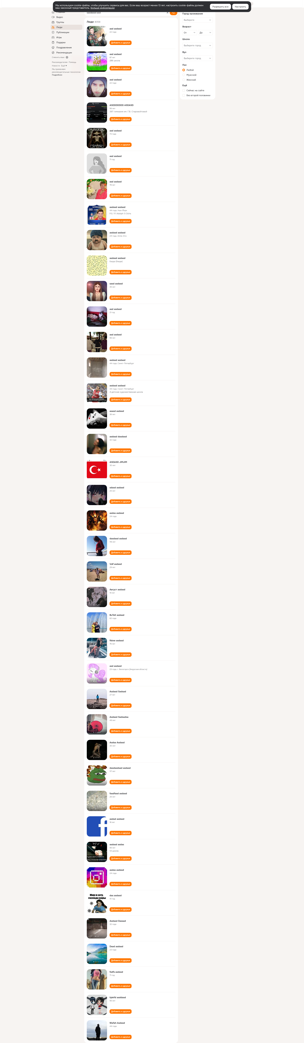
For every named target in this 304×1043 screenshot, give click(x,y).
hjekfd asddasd (118, 997)
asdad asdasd (117, 819)
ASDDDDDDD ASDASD (121, 105)
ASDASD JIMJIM (118, 462)
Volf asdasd (116, 564)
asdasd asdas (117, 844)
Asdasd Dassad (118, 920)
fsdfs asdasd (116, 971)
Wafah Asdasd (117, 1022)
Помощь (72, 62)
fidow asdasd (117, 640)
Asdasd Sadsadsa (119, 717)
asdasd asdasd (117, 207)
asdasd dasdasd (118, 436)
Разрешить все (220, 6)
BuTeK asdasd (117, 615)
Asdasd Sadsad (118, 691)
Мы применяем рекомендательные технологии (66, 72)
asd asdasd (116, 28)
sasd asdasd (116, 283)
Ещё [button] (63, 65)
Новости (56, 65)
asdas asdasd (117, 513)
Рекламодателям (59, 62)
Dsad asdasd (116, 946)
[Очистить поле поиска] (167, 13)
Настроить (240, 6)
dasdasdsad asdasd (120, 768)
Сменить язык (58, 57)
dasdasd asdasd (118, 538)
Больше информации (103, 8)
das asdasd (116, 895)
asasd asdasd (117, 411)
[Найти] (173, 12)
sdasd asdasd (117, 487)
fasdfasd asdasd (118, 793)
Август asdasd (117, 589)
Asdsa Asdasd (117, 742)
